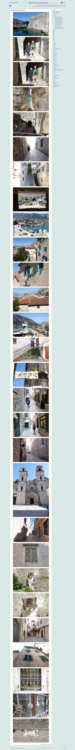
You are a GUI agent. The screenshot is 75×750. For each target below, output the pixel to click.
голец (54, 56)
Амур (54, 45)
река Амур (55, 54)
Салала (54, 72)
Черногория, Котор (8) (58, 16)
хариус (54, 47)
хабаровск (55, 63)
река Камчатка (55, 78)
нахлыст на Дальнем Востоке (58, 69)
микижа (54, 76)
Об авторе (11, 2)
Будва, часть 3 (57, 25)
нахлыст (54, 44)
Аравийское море (56, 65)
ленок (54, 49)
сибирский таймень (56, 85)
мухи (54, 62)
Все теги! (54, 86)
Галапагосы (55, 82)
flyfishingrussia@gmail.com (19, 748)
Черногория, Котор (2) (58, 23)
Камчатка (55, 52)
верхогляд (55, 61)
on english (64, 748)
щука (54, 80)
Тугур (54, 79)
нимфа (54, 59)
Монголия (55, 68)
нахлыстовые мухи (56, 48)
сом (54, 73)
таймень (54, 51)
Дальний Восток (56, 75)
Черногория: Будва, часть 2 (59, 27)
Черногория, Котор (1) (58, 24)
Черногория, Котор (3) (58, 22)
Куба (54, 66)
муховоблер (55, 58)
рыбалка (54, 83)
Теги (54, 43)
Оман (54, 71)
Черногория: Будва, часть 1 (59, 28)
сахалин (54, 55)
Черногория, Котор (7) (58, 18)
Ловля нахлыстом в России (39, 2)
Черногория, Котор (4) (58, 21)
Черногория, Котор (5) (58, 20)
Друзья (16, 2)
